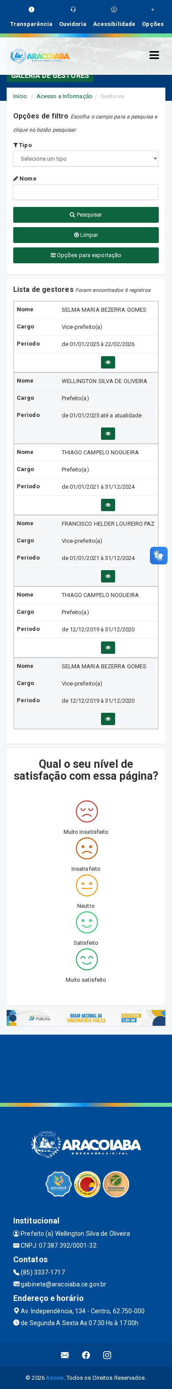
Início (20, 96)
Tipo (25, 145)
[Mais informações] (108, 362)
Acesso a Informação (65, 96)
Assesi (55, 1377)
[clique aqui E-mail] (65, 1355)
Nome (27, 178)
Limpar (88, 235)
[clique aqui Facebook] (86, 1355)
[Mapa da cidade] (86, 1068)
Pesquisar (88, 214)
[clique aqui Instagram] (107, 1355)
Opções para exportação (88, 255)
